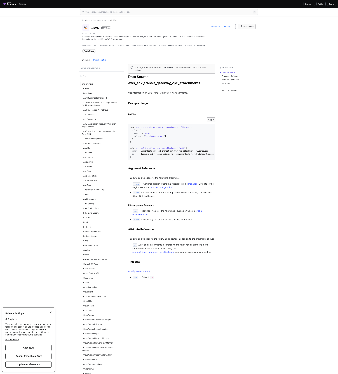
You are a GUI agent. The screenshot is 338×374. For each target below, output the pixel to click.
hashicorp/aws (150, 45)
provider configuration (161, 187)
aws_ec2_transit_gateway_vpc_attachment (153, 252)
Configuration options (139, 271)
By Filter (132, 114)
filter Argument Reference (141, 205)
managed (193, 183)
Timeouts (134, 261)
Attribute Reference (141, 229)
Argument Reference (141, 168)
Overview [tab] (86, 60)
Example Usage (138, 103)
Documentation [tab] (99, 60)
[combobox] (222, 26)
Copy (211, 119)
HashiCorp (201, 45)
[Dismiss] (212, 67)
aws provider (87, 84)
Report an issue (228, 90)
